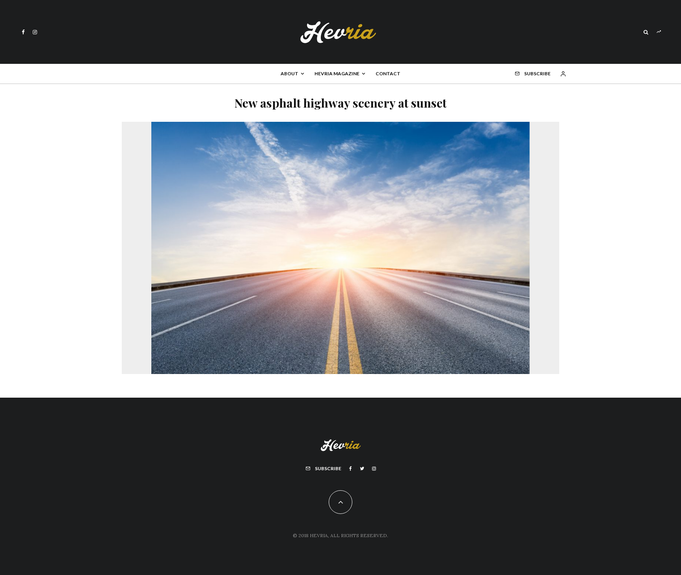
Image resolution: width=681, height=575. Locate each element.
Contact (388, 73)
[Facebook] (23, 32)
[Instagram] (35, 32)
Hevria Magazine (336, 73)
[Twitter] (362, 468)
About (289, 73)
